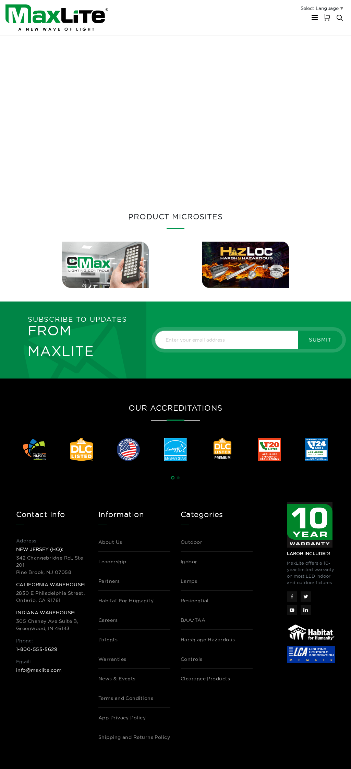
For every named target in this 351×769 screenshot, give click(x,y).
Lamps (189, 581)
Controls (192, 659)
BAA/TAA (193, 620)
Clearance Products (205, 678)
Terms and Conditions (125, 698)
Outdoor (191, 542)
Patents (108, 639)
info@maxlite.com (38, 670)
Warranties (112, 659)
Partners (109, 581)
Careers (108, 620)
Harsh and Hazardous (208, 639)
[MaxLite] (56, 18)
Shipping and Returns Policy (134, 737)
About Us (110, 542)
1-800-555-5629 (36, 649)
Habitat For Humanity (126, 600)
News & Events (117, 678)
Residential (195, 600)
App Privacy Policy (122, 717)
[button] (172, 477)
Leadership (112, 561)
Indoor (189, 561)
